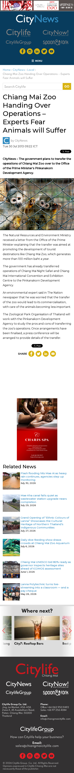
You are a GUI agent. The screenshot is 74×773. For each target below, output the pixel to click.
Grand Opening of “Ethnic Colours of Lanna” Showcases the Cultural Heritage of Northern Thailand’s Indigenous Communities (45, 522)
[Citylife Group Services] (19, 42)
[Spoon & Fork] (56, 42)
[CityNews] (37, 19)
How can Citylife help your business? (37, 737)
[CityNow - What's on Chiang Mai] (56, 684)
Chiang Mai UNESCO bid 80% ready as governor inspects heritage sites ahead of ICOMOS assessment (46, 565)
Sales (53, 709)
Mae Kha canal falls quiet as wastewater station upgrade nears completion (44, 499)
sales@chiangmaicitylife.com (37, 744)
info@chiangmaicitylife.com (55, 718)
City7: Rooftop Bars (37, 634)
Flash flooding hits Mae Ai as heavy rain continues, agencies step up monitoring (44, 476)
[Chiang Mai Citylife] (19, 33)
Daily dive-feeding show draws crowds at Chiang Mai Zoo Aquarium (45, 541)
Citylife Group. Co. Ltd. (24, 763)
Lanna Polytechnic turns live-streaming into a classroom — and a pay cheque (44, 587)
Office (54, 707)
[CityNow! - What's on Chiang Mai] (56, 33)
